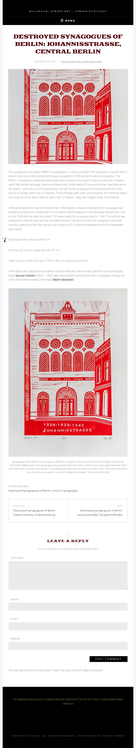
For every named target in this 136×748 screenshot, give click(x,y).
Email (15, 619)
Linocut (57, 490)
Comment (17, 558)
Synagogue (70, 490)
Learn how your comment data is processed (77, 670)
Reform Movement (63, 279)
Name (15, 599)
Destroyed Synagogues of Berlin (29, 490)
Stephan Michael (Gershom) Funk (81, 61)
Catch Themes (114, 736)
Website (15, 638)
